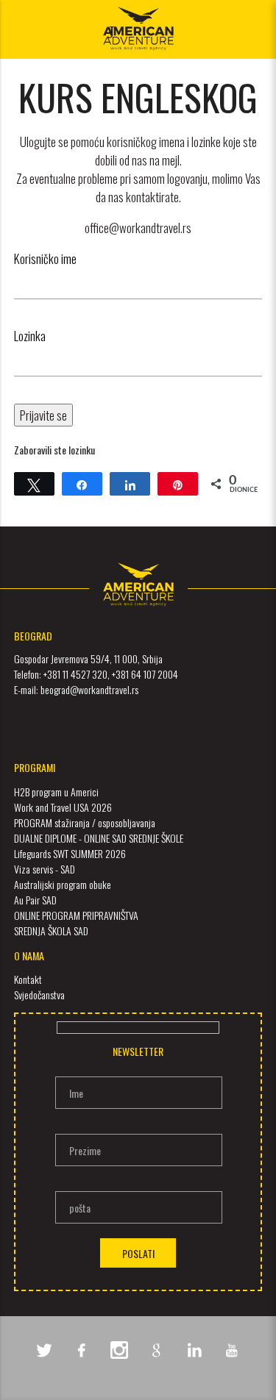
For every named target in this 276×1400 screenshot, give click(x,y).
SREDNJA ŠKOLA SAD (51, 930)
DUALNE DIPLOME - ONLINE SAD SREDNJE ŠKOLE (98, 838)
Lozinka (30, 335)
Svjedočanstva (39, 994)
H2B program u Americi (56, 791)
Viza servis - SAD (44, 868)
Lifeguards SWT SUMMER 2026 (70, 853)
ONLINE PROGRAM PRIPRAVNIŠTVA (76, 915)
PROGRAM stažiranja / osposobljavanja (84, 822)
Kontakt (28, 979)
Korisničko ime (45, 258)
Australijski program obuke (62, 884)
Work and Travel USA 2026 (63, 807)
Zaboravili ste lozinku (54, 449)
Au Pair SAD (35, 899)
